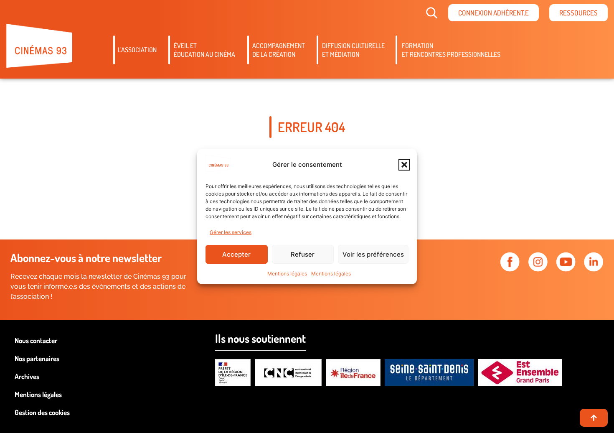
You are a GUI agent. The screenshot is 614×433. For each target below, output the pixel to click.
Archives (27, 376)
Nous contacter (36, 340)
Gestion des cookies (42, 412)
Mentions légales (287, 273)
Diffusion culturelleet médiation (353, 50)
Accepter (236, 254)
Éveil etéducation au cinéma (204, 50)
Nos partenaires (37, 358)
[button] (404, 164)
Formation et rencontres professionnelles (451, 50)
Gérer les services (230, 232)
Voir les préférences (373, 254)
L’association (137, 50)
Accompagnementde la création (278, 50)
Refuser (303, 254)
